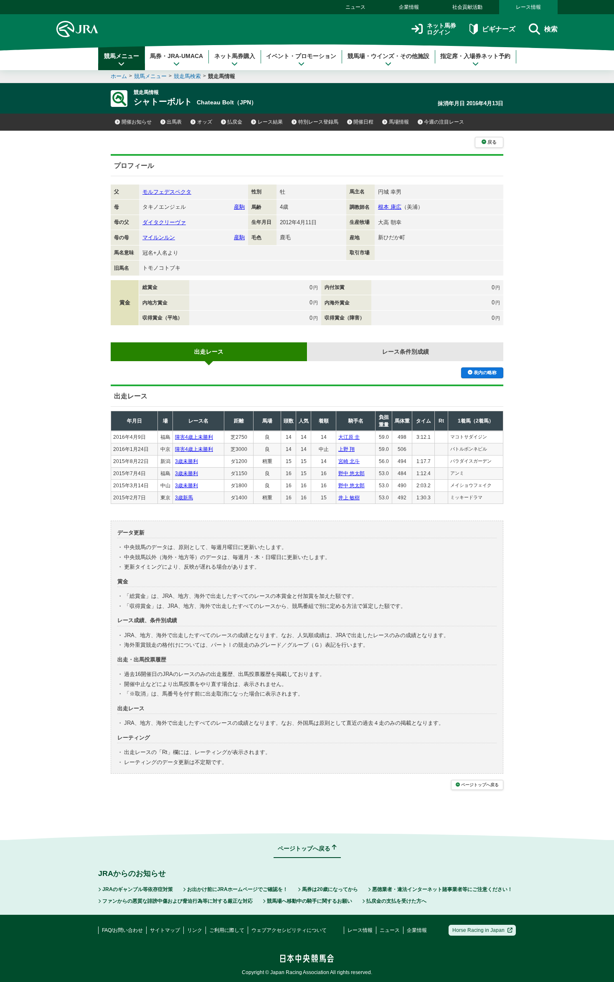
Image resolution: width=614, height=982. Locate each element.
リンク (194, 930)
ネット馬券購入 (234, 56)
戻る (492, 141)
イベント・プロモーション (301, 56)
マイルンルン (158, 237)
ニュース (355, 7)
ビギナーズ (498, 29)
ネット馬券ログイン (441, 29)
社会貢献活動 (467, 7)
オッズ (204, 122)
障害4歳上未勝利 (194, 437)
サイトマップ (165, 930)
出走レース (208, 351)
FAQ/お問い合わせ (122, 930)
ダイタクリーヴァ (164, 222)
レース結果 (270, 122)
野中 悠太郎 (351, 473)
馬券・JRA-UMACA (176, 56)
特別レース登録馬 (318, 122)
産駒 (239, 207)
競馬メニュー (121, 56)
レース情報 (528, 7)
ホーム (119, 76)
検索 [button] (551, 29)
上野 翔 (346, 449)
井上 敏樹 (349, 498)
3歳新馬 (184, 498)
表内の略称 (485, 372)
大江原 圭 (349, 437)
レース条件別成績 (405, 351)
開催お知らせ (137, 122)
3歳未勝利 (186, 461)
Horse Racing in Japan (478, 930)
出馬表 (174, 122)
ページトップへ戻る (480, 784)
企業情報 (409, 7)
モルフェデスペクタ (166, 192)
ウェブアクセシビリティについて (289, 930)
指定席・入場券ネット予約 (475, 56)
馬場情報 (399, 122)
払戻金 (234, 122)
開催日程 (363, 122)
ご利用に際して (226, 930)
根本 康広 (389, 207)
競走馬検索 (187, 76)
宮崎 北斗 (349, 461)
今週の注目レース (444, 122)
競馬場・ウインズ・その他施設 (388, 56)
